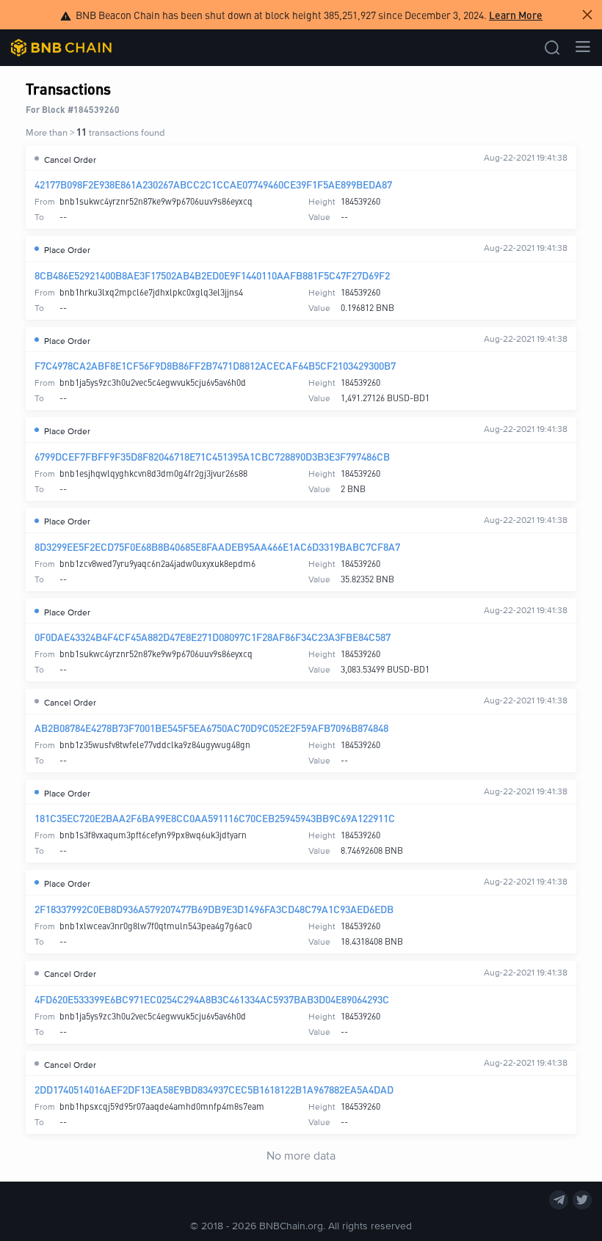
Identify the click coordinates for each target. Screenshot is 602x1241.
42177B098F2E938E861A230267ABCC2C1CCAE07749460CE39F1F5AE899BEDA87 (213, 184)
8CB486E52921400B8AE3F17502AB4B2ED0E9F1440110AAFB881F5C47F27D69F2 (212, 275)
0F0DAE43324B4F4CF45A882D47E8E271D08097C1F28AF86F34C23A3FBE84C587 (213, 636)
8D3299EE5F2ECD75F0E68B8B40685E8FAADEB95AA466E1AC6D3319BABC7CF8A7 (217, 546)
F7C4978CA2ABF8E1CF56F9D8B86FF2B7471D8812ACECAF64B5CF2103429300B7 (215, 365)
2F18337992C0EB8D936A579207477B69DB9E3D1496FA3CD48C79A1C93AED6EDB (214, 908)
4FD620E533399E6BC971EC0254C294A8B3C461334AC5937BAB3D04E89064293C (212, 999)
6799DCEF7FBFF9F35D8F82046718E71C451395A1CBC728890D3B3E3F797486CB (212, 456)
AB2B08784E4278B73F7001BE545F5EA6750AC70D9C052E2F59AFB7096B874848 (211, 727)
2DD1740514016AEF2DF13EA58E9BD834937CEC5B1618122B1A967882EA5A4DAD (214, 1089)
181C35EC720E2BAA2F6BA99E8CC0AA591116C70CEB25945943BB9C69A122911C (215, 817)
